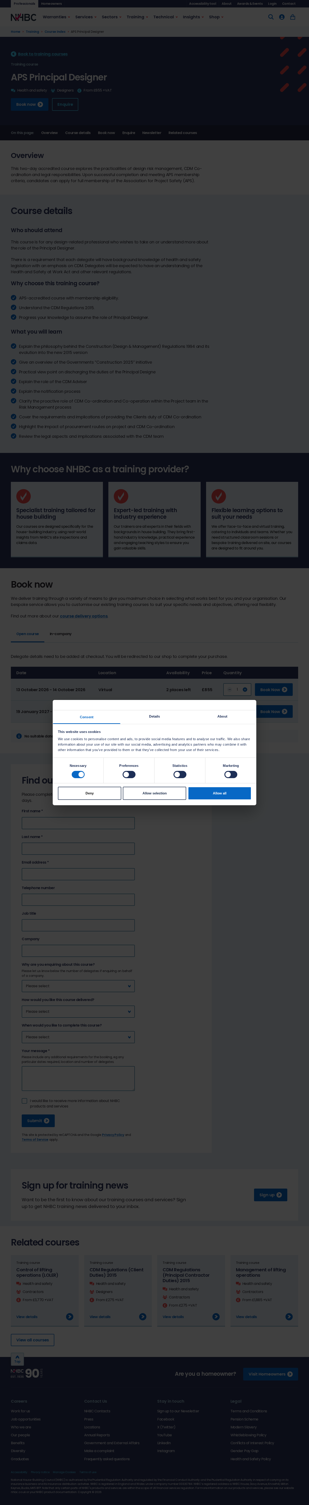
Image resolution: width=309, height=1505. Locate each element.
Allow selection (155, 793)
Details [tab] (154, 716)
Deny (90, 793)
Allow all (219, 793)
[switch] (129, 774)
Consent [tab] (86, 717)
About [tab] (222, 716)
